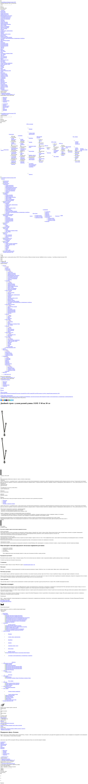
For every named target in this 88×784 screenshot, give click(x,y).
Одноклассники (6, 100)
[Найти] (1, 6)
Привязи (2, 396)
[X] (6, 400)
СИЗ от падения (11, 292)
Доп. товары (10, 338)
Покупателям (3, 745)
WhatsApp (5, 101)
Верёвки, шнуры (30, 396)
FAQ (1, 746)
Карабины (6, 396)
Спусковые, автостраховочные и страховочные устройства (57, 396)
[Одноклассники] (3, 400)
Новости (2, 721)
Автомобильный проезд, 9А (29, 564)
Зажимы (10, 396)
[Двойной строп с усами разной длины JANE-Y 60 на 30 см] (4, 436)
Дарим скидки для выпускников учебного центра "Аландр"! (12, 728)
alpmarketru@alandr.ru (5, 93)
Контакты (2, 748)
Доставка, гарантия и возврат (9, 503)
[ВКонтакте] (1, 400)
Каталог (7, 267)
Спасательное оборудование (39, 396)
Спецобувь (10, 282)
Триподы (71, 396)
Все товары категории (5, 600)
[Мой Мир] (4, 400)
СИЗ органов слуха (12, 334)
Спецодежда (10, 272)
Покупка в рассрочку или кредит (7, 723)
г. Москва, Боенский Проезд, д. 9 (8, 94)
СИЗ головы (10, 321)
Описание (5, 500)
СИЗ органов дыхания (12, 306)
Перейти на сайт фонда (5, 729)
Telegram (4, 98)
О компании (7, 358)
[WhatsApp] (9, 400)
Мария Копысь (3, 717)
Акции (1, 726)
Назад (7, 266)
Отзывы (4, 501)
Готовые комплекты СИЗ (54, 393)
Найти (2, 769)
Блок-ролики (24, 396)
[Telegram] (13, 400)
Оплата (4, 502)
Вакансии (2, 747)
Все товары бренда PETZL (5, 601)
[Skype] (11, 400)
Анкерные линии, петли (17, 396)
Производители (3, 744)
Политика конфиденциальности (8, 763)
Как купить (7, 351)
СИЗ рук (9, 316)
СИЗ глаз (9, 328)
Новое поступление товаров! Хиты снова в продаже (11, 725)
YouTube (4, 99)
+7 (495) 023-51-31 (4, 90)
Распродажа (2, 393)
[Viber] (8, 400)
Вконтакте (5, 97)
